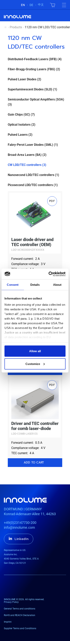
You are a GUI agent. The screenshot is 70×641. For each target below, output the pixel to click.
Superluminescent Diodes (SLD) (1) (32, 89)
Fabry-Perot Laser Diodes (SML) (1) (33, 145)
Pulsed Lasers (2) (20, 134)
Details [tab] (35, 284)
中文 (41, 4)
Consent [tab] (12, 284)
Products (16, 27)
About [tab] (57, 284)
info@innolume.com (19, 527)
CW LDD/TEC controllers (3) (27, 165)
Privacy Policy (11, 602)
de (31, 5)
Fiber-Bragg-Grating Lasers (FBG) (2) (34, 69)
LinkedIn (22, 539)
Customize (32, 363)
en (23, 5)
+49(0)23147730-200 (20, 523)
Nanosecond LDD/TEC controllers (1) (33, 175)
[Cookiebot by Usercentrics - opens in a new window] (49, 273)
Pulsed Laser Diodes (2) (24, 79)
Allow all (35, 351)
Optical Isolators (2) (21, 124)
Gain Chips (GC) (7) (21, 114)
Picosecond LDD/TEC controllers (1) (33, 185)
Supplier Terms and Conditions (20, 628)
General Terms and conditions (19, 608)
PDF (52, 201)
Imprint (7, 621)
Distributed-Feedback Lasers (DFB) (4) (35, 59)
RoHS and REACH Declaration (19, 615)
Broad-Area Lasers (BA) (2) (27, 155)
